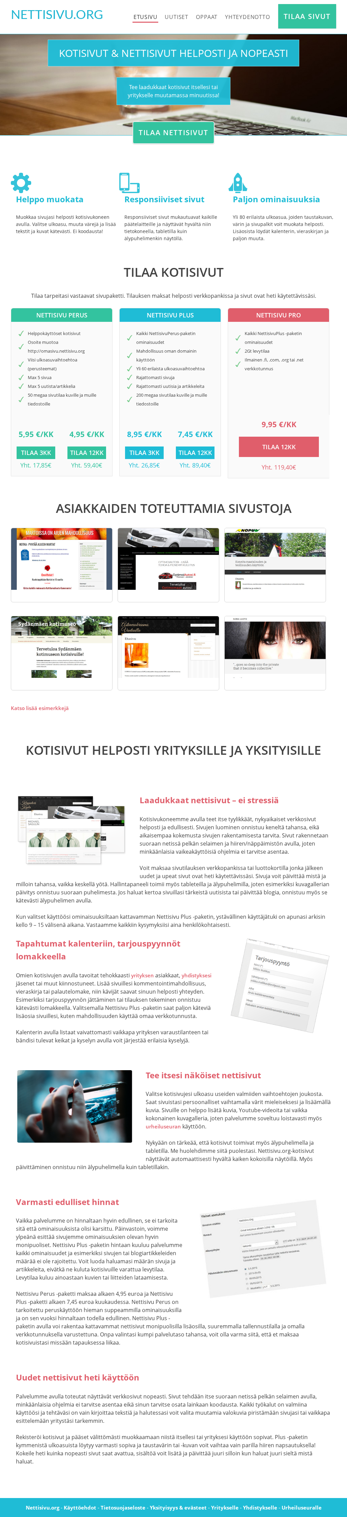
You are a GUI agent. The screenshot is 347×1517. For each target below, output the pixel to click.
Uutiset (176, 17)
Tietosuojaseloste (123, 1507)
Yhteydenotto (247, 17)
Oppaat (207, 17)
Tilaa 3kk (36, 453)
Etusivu (146, 17)
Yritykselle (225, 1507)
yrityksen (142, 975)
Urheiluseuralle (302, 1507)
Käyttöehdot (80, 1507)
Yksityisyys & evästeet (178, 1507)
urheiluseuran (163, 1126)
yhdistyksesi (196, 975)
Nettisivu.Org (57, 15)
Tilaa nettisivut (173, 132)
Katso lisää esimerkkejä (40, 708)
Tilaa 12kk (87, 453)
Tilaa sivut (307, 16)
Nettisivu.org (42, 1507)
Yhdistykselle (260, 1507)
